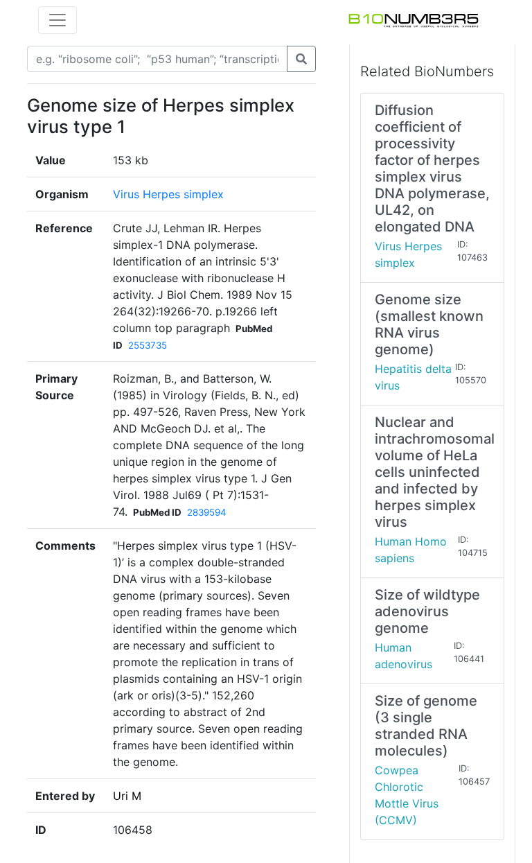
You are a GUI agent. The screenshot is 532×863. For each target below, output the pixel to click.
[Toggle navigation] (57, 20)
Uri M (127, 796)
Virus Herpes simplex (168, 194)
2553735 (147, 345)
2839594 (207, 512)
